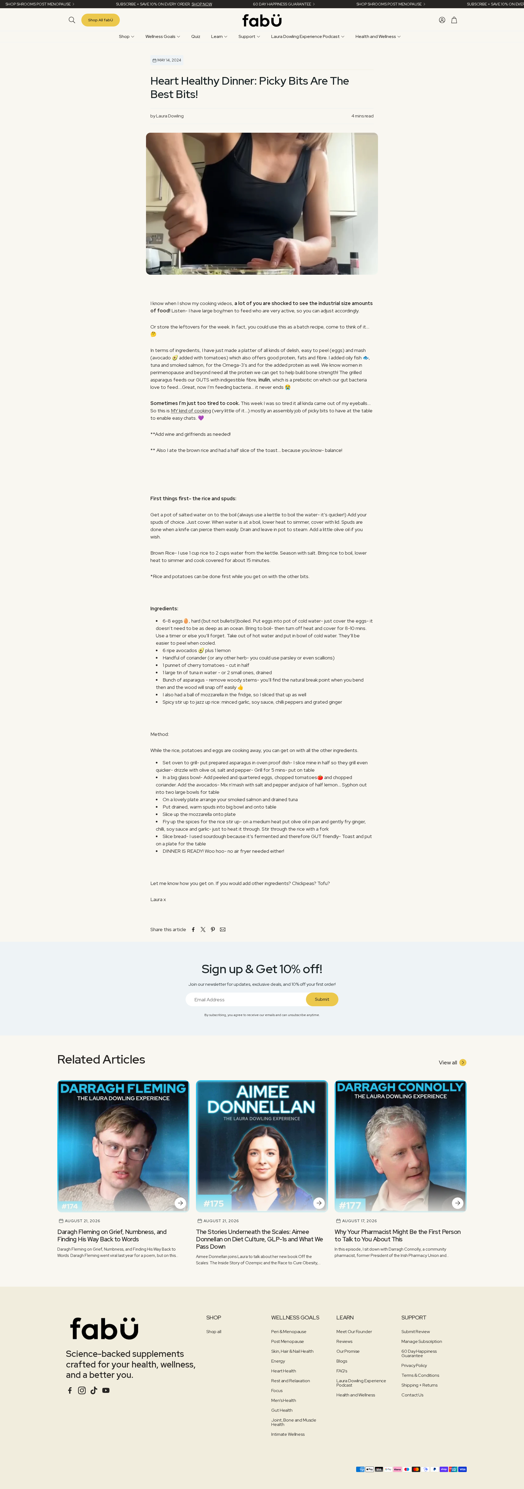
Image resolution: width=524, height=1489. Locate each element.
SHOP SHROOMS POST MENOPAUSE (38, 4)
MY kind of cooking (191, 410)
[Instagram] (82, 1390)
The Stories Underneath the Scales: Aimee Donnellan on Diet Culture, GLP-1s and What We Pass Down (259, 1239)
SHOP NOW (202, 4)
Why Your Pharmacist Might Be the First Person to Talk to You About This (398, 1235)
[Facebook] (70, 1390)
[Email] (222, 929)
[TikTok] (94, 1390)
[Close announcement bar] (518, 4)
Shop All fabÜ (100, 19)
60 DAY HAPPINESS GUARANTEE (282, 4)
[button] (71, 19)
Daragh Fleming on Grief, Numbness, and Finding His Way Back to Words (111, 1235)
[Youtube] (106, 1390)
